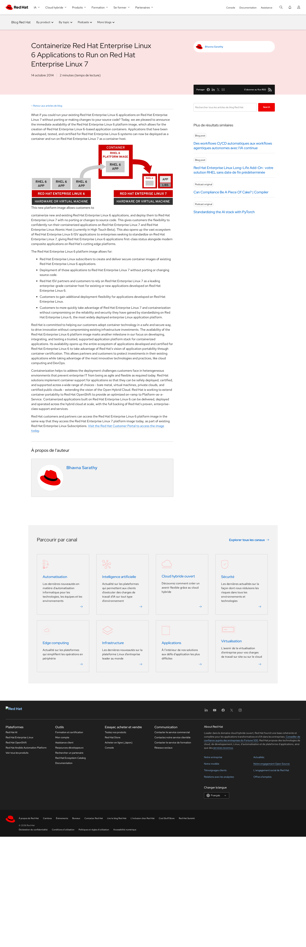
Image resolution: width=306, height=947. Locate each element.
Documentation (248, 7)
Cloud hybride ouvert (178, 576)
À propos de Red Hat (29, 818)
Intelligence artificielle (119, 577)
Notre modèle (211, 763)
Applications (171, 643)
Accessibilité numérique (124, 829)
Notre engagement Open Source (271, 763)
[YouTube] (214, 711)
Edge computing (56, 643)
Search (266, 107)
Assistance (266, 7)
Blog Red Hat (21, 22)
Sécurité (227, 577)
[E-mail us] (223, 89)
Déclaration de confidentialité (33, 829)
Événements (62, 818)
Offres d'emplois (262, 776)
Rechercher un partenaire (69, 752)
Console (230, 7)
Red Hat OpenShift (16, 742)
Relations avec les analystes (219, 776)
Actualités (258, 757)
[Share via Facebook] (208, 89)
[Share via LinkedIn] (213, 89)
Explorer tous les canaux (247, 540)
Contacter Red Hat (93, 818)
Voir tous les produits (17, 752)
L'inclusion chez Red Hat (143, 818)
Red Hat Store (112, 737)
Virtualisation (231, 641)
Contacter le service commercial (172, 732)
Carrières (47, 818)
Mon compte (62, 737)
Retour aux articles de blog (47, 105)
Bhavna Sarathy (214, 46)
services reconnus (223, 747)
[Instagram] (240, 711)
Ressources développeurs (69, 747)
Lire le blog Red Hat (116, 818)
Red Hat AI (11, 732)
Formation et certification (69, 732)
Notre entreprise (213, 757)
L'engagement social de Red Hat (271, 770)
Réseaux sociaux (163, 747)
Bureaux (76, 818)
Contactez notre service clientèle (172, 737)
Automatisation (55, 577)
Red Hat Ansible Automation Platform (26, 747)
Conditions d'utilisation (63, 829)
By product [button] (43, 22)
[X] (232, 711)
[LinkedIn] (206, 711)
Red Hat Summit (187, 818)
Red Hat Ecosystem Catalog (70, 757)
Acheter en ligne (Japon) (118, 742)
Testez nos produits (115, 732)
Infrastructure (113, 643)
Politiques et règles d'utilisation (94, 829)
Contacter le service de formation (172, 742)
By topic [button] (64, 22)
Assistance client (64, 742)
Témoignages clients (215, 770)
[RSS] (270, 89)
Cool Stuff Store (167, 818)
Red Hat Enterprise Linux (19, 737)
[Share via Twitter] (218, 89)
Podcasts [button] (83, 22)
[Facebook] (223, 711)
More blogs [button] (104, 22)
